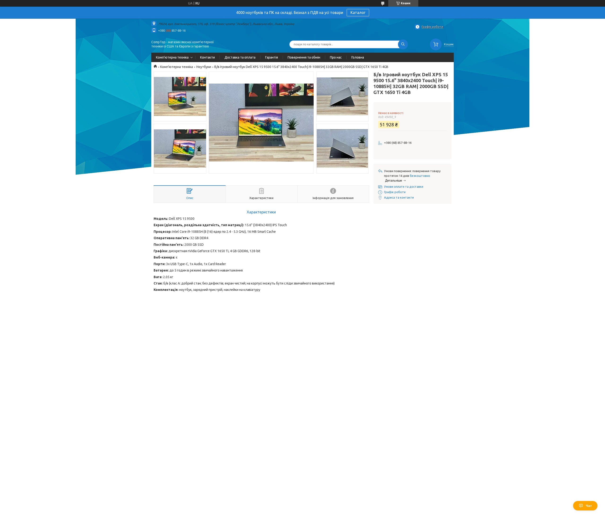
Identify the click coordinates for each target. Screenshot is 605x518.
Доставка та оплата (240, 57)
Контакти (207, 57)
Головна (357, 57)
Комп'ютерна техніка (172, 57)
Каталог (357, 12)
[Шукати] (403, 44)
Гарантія (271, 57)
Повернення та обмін (304, 57)
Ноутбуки (203, 67)
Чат (589, 506)
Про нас (336, 57)
